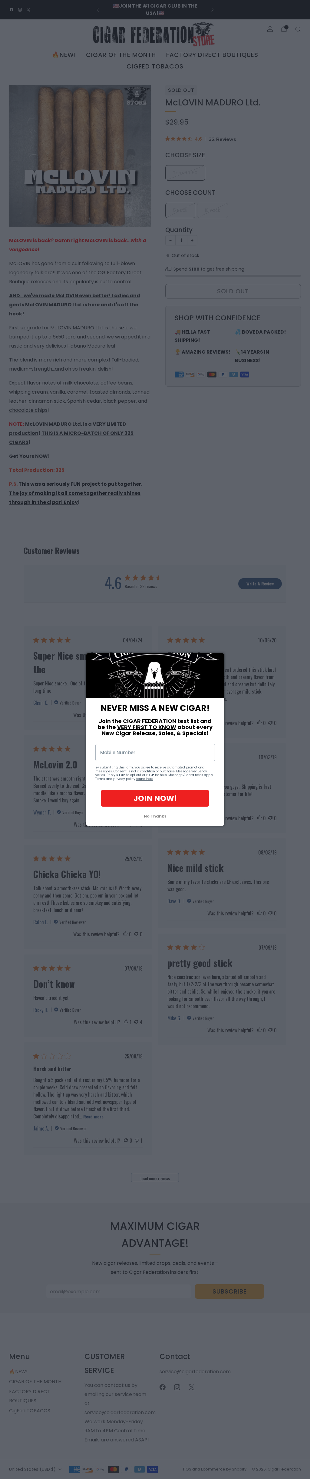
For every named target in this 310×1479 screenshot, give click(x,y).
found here (144, 779)
